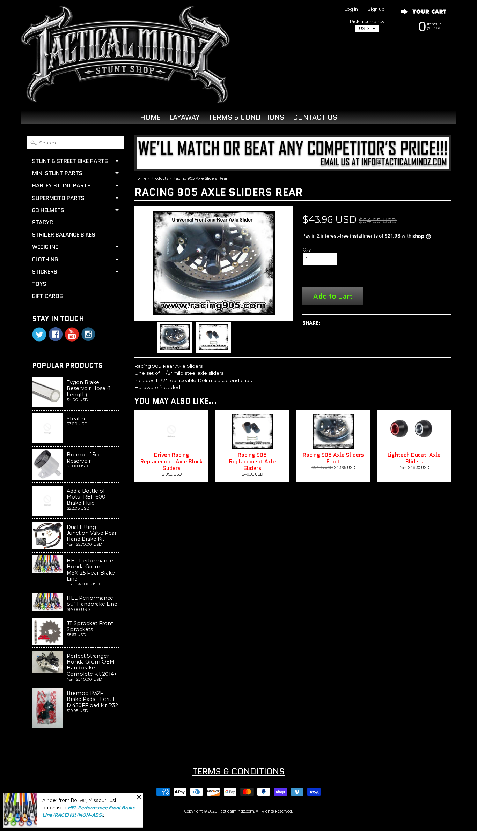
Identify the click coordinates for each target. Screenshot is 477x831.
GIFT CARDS (47, 296)
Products (159, 178)
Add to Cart (332, 296)
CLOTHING (45, 259)
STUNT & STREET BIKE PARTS (70, 161)
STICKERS (44, 272)
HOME (150, 117)
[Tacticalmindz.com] (125, 95)
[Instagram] (88, 334)
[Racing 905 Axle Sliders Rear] (174, 337)
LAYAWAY (184, 117)
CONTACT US (315, 117)
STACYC (42, 222)
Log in (351, 9)
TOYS (39, 284)
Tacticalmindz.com (236, 811)
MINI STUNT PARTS (57, 173)
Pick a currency (367, 21)
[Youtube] (72, 334)
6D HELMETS (48, 210)
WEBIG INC (45, 247)
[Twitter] (39, 334)
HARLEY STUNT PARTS (61, 185)
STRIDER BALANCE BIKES (63, 235)
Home (140, 178)
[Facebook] (56, 334)
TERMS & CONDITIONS (246, 117)
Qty (306, 249)
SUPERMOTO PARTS (58, 198)
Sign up (376, 9)
